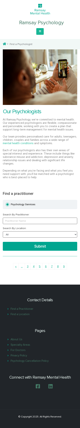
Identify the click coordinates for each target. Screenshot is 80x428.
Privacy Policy (19, 355)
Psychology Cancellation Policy (30, 360)
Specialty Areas (20, 344)
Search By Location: (14, 228)
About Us (16, 339)
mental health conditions (18, 143)
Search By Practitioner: (16, 214)
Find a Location (20, 314)
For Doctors (18, 350)
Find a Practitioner (22, 308)
